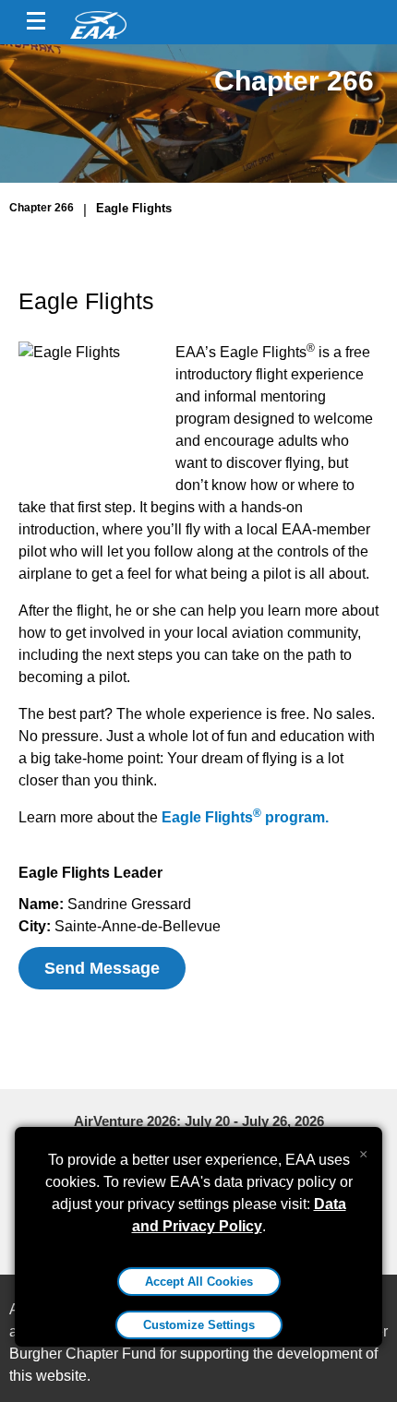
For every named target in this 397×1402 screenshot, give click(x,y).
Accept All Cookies (199, 1281)
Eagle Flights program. (245, 817)
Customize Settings (199, 1325)
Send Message (102, 968)
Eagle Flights (134, 208)
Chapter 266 (41, 207)
